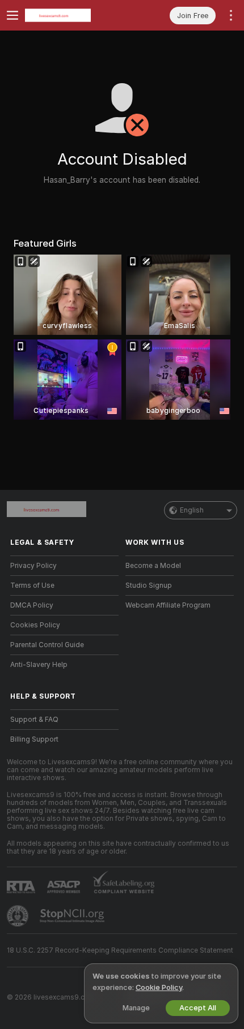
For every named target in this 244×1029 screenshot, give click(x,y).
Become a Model (153, 566)
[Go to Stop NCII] (73, 916)
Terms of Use (32, 585)
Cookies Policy (35, 625)
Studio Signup (148, 585)
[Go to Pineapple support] (19, 916)
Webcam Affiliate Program (168, 605)
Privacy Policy (33, 566)
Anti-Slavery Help (39, 665)
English (192, 510)
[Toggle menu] (12, 15)
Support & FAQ (34, 720)
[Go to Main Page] (73, 15)
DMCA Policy (31, 605)
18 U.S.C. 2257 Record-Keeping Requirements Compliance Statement (120, 950)
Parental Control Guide (47, 645)
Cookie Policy (159, 987)
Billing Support (34, 739)
